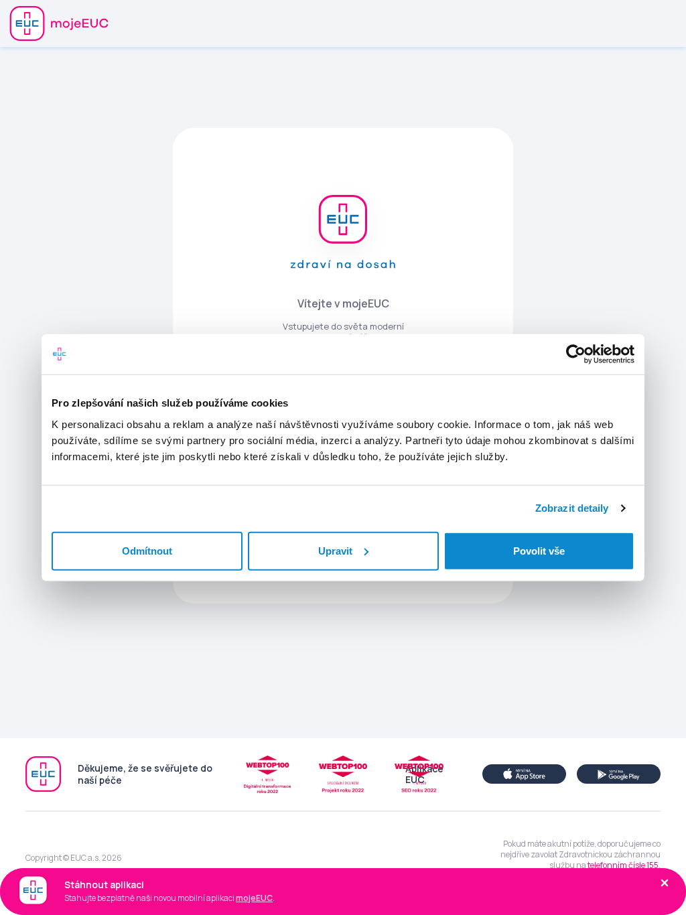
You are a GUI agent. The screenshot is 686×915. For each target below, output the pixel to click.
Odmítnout (147, 550)
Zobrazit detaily (572, 508)
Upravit (335, 550)
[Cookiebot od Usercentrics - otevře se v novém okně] (575, 354)
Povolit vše (539, 550)
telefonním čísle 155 (623, 865)
